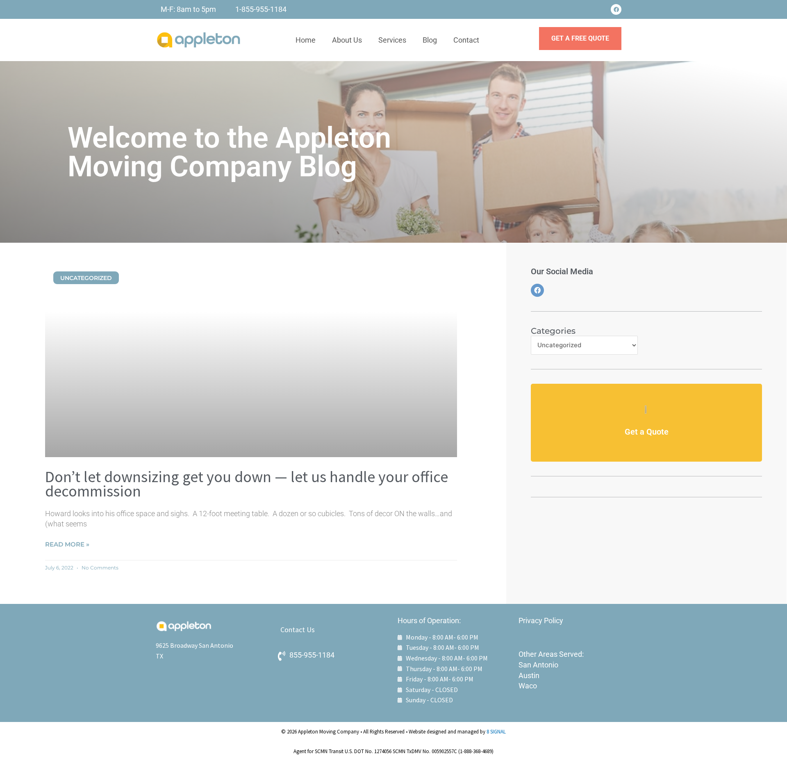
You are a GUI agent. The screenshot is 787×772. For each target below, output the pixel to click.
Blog (430, 40)
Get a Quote (647, 432)
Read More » (67, 544)
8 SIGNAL (496, 731)
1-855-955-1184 (261, 9)
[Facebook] (616, 9)
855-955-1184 (311, 655)
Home (306, 40)
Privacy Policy (541, 620)
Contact (466, 40)
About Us (347, 40)
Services (392, 40)
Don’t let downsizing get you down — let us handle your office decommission (246, 484)
